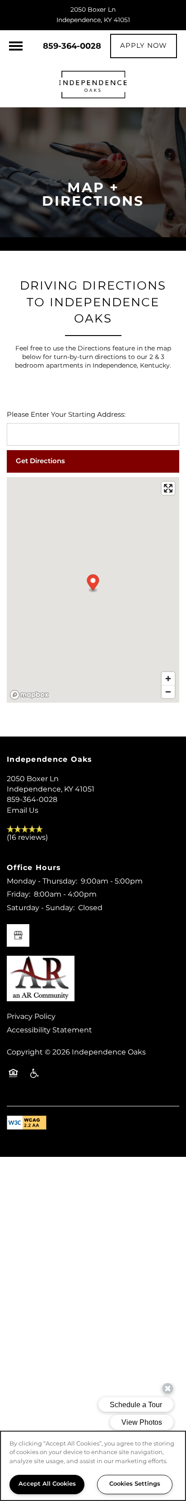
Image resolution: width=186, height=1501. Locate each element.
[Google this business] (18, 935)
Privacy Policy (31, 1016)
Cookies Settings (134, 1484)
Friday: (18, 894)
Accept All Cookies (47, 1484)
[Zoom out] (168, 691)
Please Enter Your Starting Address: (66, 415)
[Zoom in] (168, 678)
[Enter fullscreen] (168, 488)
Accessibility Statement (49, 1030)
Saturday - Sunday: (40, 908)
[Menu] (16, 46)
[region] (93, 1466)
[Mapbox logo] (29, 695)
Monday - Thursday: (42, 881)
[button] (143, 46)
